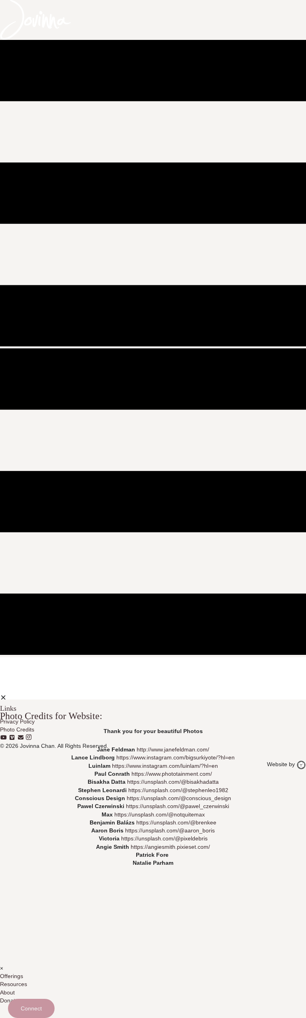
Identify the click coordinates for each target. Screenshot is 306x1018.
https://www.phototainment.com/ (171, 774)
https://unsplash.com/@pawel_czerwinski (177, 806)
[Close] (3, 697)
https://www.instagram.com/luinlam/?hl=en (165, 765)
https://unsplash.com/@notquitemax (159, 814)
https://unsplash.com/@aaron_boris (170, 830)
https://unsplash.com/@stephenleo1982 (178, 790)
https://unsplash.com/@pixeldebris (164, 838)
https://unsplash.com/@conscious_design (179, 798)
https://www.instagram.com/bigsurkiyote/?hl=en (175, 757)
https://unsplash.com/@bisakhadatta (173, 782)
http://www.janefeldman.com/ (173, 749)
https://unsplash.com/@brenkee (176, 822)
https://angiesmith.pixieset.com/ (170, 846)
